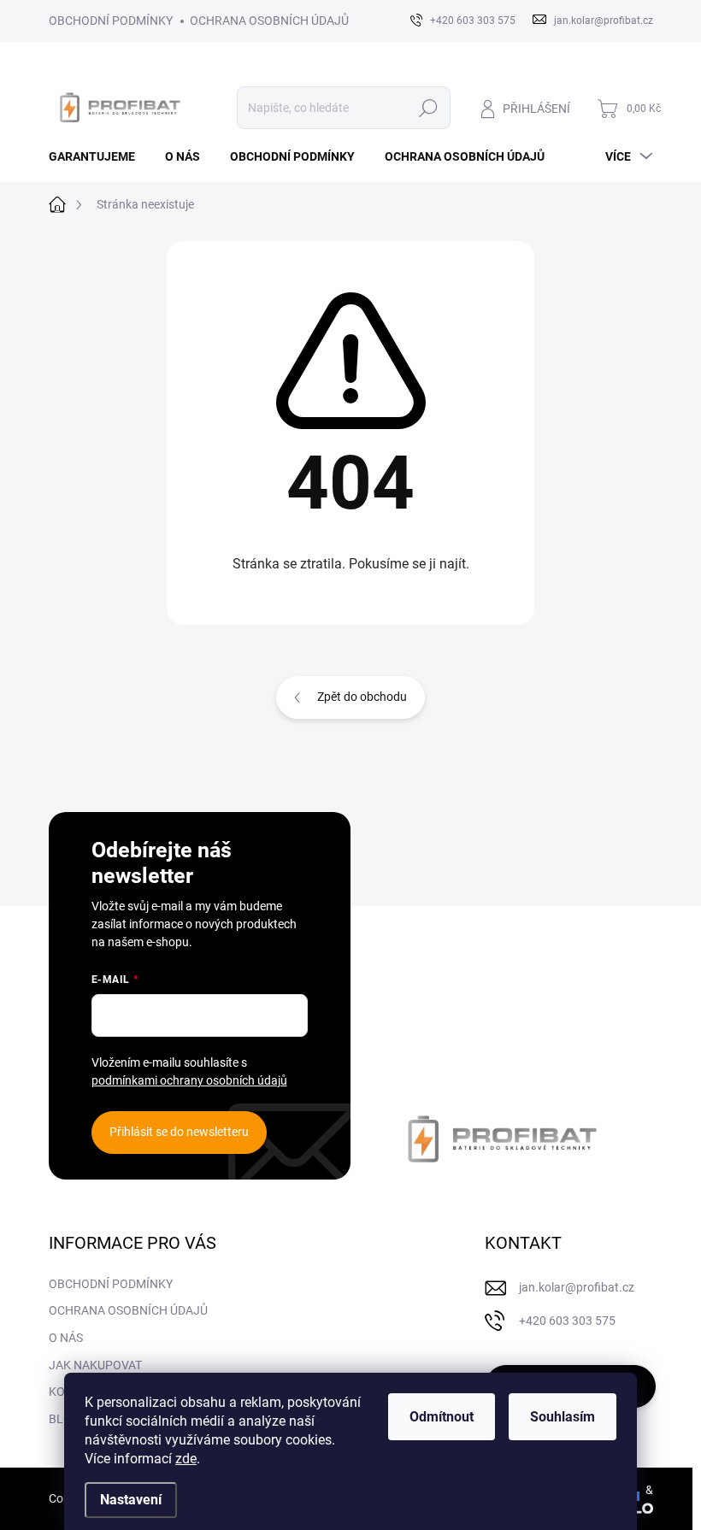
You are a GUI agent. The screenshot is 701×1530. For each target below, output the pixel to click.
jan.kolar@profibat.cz (576, 1287)
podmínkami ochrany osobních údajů (189, 1080)
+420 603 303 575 (567, 1320)
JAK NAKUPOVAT (95, 1365)
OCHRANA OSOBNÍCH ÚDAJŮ (269, 20)
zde (186, 1459)
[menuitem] (98, 156)
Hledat (427, 108)
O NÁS (66, 1338)
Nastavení (131, 1500)
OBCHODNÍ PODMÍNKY (111, 20)
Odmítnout (441, 1417)
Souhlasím (562, 1417)
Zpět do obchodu (362, 696)
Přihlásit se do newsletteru (179, 1132)
